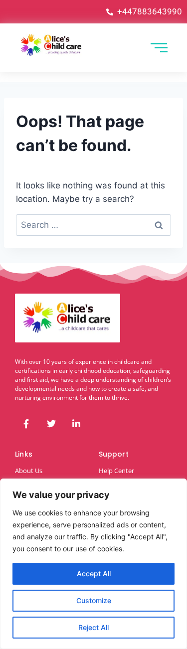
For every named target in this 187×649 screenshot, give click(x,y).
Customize (93, 600)
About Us (28, 470)
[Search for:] (93, 225)
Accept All (94, 573)
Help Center (116, 470)
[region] (93, 564)
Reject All (93, 627)
